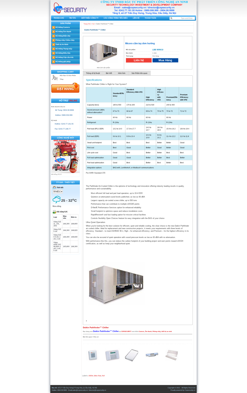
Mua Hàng (165, 60)
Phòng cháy (157, 331)
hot (93, 24)
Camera (141, 331)
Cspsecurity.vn (190, 390)
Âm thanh (148, 331)
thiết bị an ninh (167, 331)
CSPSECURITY (126, 331)
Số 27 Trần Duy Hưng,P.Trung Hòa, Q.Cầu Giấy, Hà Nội (77, 388)
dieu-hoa (97, 376)
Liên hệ (136, 18)
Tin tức (72, 18)
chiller (90, 376)
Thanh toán (150, 18)
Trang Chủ (59, 18)
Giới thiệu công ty (89, 18)
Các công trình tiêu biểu (116, 18)
